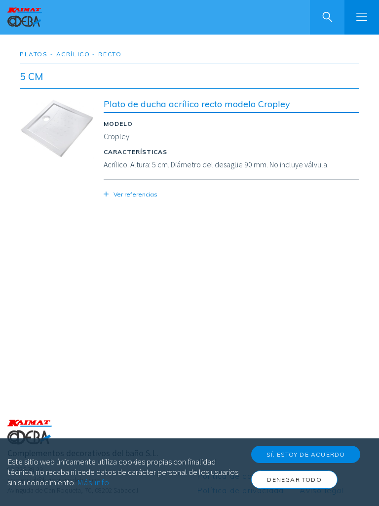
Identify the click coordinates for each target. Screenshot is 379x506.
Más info (93, 482)
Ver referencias (135, 194)
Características (135, 152)
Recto (109, 54)
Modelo (118, 123)
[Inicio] (24, 17)
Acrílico (73, 54)
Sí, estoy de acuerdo (305, 454)
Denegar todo (294, 479)
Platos (34, 54)
